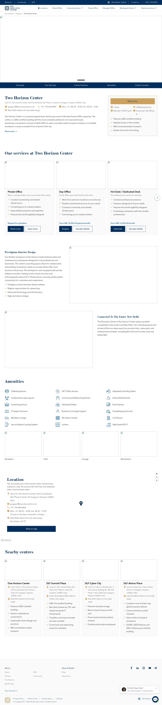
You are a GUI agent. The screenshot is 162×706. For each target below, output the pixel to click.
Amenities (111, 85)
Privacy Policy (18, 698)
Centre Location (142, 85)
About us (8, 2)
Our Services (50, 85)
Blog (64, 672)
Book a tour (133, 101)
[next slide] (152, 49)
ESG (33, 2)
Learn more (33, 229)
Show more (10, 131)
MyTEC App (9, 683)
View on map (31, 529)
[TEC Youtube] (149, 668)
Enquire (65, 229)
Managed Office (109, 8)
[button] (81, 503)
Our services (10, 690)
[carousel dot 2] (80, 80)
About (7, 672)
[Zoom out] (156, 477)
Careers (8, 676)
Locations (43, 8)
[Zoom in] (156, 473)
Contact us (135, 2)
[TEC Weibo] (155, 668)
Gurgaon (19, 14)
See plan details (82, 229)
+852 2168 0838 (151, 2)
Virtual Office (57, 8)
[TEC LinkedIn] (137, 668)
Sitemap (59, 698)
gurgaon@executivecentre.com (21, 106)
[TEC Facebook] (131, 668)
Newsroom (66, 676)
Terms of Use (32, 698)
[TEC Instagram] (143, 668)
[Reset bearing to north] (156, 480)
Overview (20, 85)
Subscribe (118, 229)
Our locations (9, 14)
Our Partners (9, 680)
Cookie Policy (47, 698)
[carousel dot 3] (82, 80)
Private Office (93, 8)
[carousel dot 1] (78, 80)
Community (21, 2)
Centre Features (81, 85)
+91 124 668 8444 (48, 106)
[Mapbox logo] (6, 540)
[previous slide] (9, 49)
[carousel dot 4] (83, 80)
